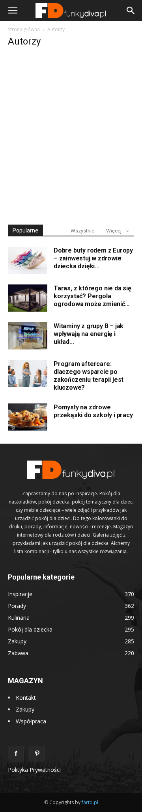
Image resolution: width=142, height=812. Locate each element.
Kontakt (26, 697)
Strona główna (24, 29)
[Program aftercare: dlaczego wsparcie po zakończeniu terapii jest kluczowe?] (27, 373)
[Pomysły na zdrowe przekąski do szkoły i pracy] (27, 417)
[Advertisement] (71, 136)
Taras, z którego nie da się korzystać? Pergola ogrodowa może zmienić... (92, 296)
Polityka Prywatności (34, 769)
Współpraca (31, 721)
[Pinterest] (37, 754)
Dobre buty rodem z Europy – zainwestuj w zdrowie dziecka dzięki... (93, 258)
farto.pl (90, 802)
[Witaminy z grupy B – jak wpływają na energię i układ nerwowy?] (27, 335)
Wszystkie (82, 231)
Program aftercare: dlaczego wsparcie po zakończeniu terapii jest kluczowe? (88, 375)
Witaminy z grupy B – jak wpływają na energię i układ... (88, 334)
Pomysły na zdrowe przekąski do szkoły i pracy (93, 411)
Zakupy (25, 709)
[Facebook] (16, 754)
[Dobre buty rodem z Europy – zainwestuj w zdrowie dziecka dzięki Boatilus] (27, 260)
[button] (12, 10)
